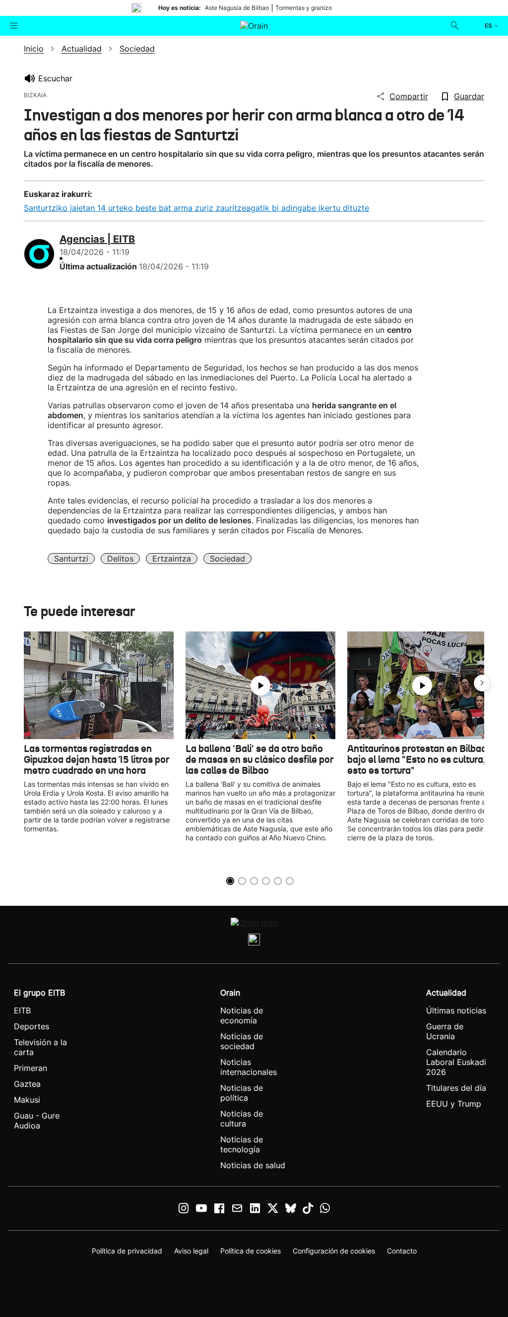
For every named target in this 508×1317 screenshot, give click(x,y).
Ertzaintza (171, 559)
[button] (482, 683)
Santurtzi (71, 559)
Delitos (120, 559)
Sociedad (227, 559)
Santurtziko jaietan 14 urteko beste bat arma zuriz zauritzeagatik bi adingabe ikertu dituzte (196, 208)
